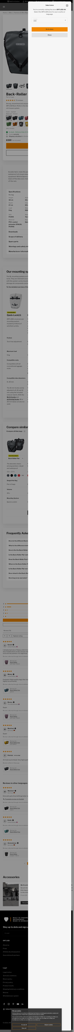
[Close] (67, 5)
